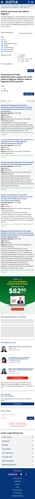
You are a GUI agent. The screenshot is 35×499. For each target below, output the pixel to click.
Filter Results (29, 94)
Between (22, 57)
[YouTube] (12, 474)
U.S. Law (7, 5)
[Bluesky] (21, 474)
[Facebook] (14, 474)
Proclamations (8, 51)
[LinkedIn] (9, 474)
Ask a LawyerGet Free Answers (7, 395)
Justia (2, 5)
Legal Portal (17, 481)
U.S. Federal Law (7, 453)
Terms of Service (17, 490)
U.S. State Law (7, 457)
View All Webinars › (17, 378)
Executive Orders (9, 49)
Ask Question (17, 404)
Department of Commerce (27, 5)
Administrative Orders (10, 44)
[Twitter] (23, 474)
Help (17, 487)
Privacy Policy (17, 493)
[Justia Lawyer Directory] (26, 474)
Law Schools (6, 449)
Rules (5, 42)
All (4, 40)
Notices (6, 45)
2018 (21, 7)
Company (17, 484)
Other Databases (8, 461)
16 (29, 7)
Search (31, 70)
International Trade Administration (10, 7)
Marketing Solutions (9, 465)
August (25, 7)
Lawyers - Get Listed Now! (17, 424)
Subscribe (30, 101)
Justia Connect (17, 478)
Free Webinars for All (8, 343)
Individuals (5, 441)
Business (5, 445)
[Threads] (19, 474)
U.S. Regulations (15, 5)
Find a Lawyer (6, 411)
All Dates (22, 55)
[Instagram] (16, 474)
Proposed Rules (8, 47)
